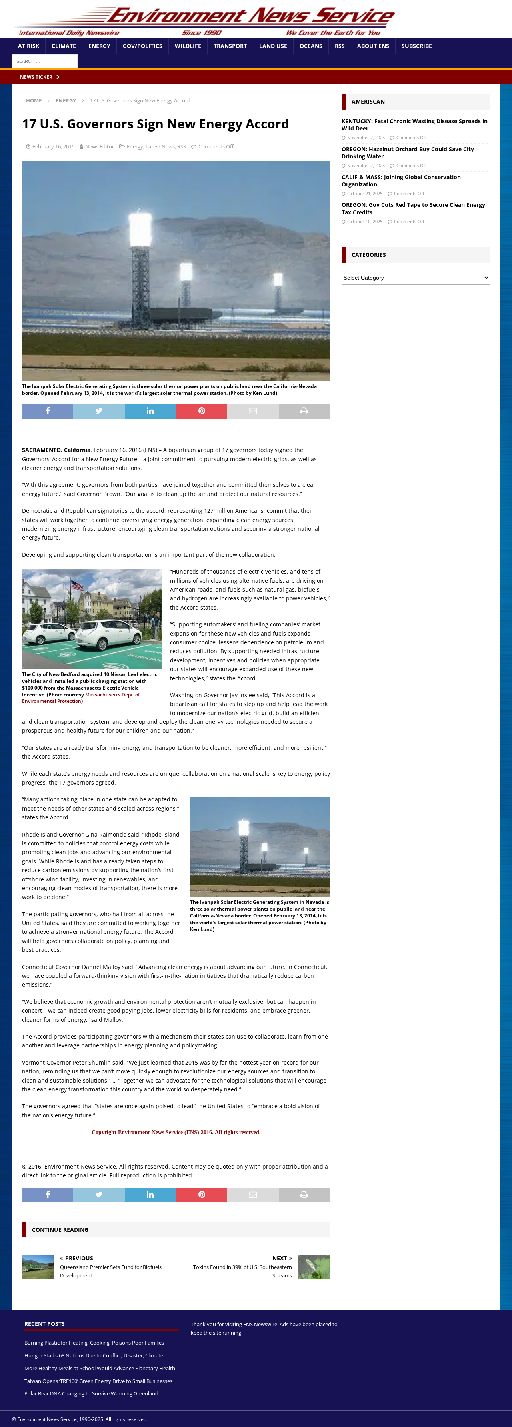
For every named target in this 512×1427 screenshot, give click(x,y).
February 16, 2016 (53, 146)
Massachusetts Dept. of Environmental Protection (81, 698)
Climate (64, 46)
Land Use (273, 46)
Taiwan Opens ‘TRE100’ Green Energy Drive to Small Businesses (98, 1381)
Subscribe (417, 46)
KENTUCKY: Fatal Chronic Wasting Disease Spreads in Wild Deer (415, 124)
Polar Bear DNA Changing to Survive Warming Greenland (91, 1393)
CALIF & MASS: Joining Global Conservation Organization (401, 180)
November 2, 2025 (366, 137)
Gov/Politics (142, 46)
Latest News (160, 146)
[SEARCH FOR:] (45, 60)
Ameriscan (368, 101)
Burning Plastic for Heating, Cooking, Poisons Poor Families (94, 1342)
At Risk (28, 46)
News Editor (99, 146)
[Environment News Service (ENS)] (206, 33)
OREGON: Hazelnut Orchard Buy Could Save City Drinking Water (408, 152)
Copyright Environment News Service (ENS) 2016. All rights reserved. (176, 1132)
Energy (99, 46)
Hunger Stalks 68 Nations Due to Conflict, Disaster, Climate (93, 1355)
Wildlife (188, 46)
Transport (230, 46)
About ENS (373, 46)
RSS (340, 46)
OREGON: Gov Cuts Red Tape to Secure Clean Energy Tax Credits (413, 208)
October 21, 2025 (364, 193)
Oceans (311, 46)
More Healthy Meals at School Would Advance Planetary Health (99, 1368)
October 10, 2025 (364, 221)
